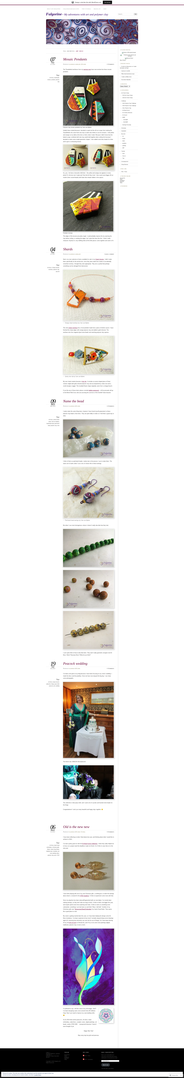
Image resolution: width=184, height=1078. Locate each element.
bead (50, 421)
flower (48, 849)
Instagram (122, 180)
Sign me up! (105, 1064)
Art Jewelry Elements (127, 112)
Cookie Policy (37, 1075)
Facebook (124, 186)
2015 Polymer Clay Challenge (129, 103)
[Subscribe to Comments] (83, 1059)
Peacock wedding (75, 663)
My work (83, 64)
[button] (75, 157)
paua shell (56, 684)
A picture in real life (125, 70)
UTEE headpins (84, 895)
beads (123, 138)
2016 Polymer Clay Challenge (129, 105)
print (55, 855)
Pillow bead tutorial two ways (128, 73)
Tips (123, 158)
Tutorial (83, 832)
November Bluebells (126, 79)
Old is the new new (76, 827)
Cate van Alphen (55, 421)
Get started (107, 2)
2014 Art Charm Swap (127, 95)
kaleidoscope (49, 851)
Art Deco (52, 77)
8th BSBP (125, 122)
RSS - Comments (89, 1059)
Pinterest (122, 181)
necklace (50, 269)
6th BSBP (125, 119)
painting (54, 853)
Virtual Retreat (124, 164)
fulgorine (71, 64)
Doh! (123, 153)
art (123, 136)
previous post (87, 69)
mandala (55, 851)
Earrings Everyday (126, 124)
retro (58, 425)
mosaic (49, 79)
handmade (56, 77)
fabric (123, 140)
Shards (68, 249)
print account (72, 922)
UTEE (58, 855)
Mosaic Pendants (75, 59)
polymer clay (56, 269)
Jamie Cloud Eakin (55, 849)
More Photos (123, 60)
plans (58, 853)
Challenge (123, 100)
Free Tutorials (86, 8)
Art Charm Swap (125, 93)
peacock (51, 685)
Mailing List (97, 8)
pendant (53, 79)
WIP (123, 147)
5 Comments (111, 832)
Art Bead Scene (126, 110)
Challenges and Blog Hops (71, 8)
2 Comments (111, 406)
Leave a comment (109, 254)
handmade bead (50, 423)
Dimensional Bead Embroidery (83, 909)
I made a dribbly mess (126, 76)
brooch (57, 682)
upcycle (57, 271)
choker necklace (73, 328)
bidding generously (94, 390)
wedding (57, 685)
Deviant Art (122, 178)
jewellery (78, 64)
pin (54, 685)
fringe (52, 684)
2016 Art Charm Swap (127, 97)
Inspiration (123, 130)
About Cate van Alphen (53, 8)
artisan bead (56, 419)
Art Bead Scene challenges (89, 843)
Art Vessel (124, 115)
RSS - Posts (124, 171)
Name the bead (73, 401)
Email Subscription (107, 1052)
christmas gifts (55, 847)
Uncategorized (124, 161)
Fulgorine (54, 14)
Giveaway (123, 128)
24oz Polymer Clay (126, 108)
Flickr (121, 179)
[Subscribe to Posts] (83, 1055)
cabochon (48, 684)
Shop (104, 8)
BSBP (123, 117)
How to (124, 155)
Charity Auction (55, 267)
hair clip (84, 381)
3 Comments (111, 64)
